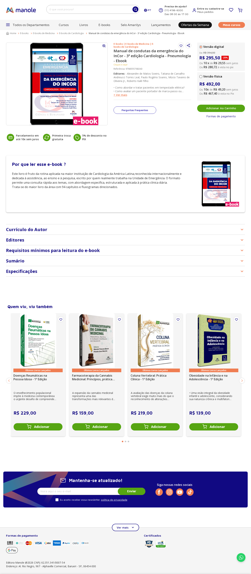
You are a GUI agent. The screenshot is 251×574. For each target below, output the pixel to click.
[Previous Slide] (9, 381)
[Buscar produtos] (135, 9)
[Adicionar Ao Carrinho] (38, 426)
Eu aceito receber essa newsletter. (80, 499)
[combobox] (92, 9)
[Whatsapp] (241, 560)
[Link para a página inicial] (11, 33)
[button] (188, 45)
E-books (24, 33)
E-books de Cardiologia (71, 33)
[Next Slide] (242, 381)
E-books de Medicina (44, 33)
